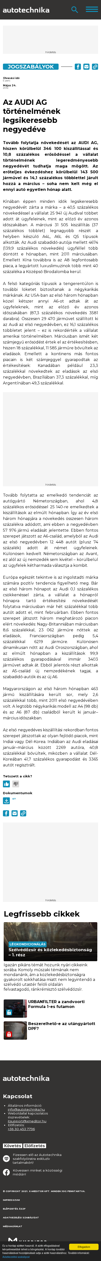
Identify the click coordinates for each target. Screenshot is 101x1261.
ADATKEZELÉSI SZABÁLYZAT (21, 1217)
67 (14, 798)
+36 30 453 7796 (21, 1129)
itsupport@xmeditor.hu (27, 1121)
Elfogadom (84, 1247)
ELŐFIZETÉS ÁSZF (14, 1208)
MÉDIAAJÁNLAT (12, 1226)
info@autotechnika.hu (26, 1109)
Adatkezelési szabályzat (16, 1257)
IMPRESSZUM (11, 1200)
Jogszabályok (31, 66)
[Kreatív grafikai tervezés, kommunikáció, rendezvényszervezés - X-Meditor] (27, 1239)
